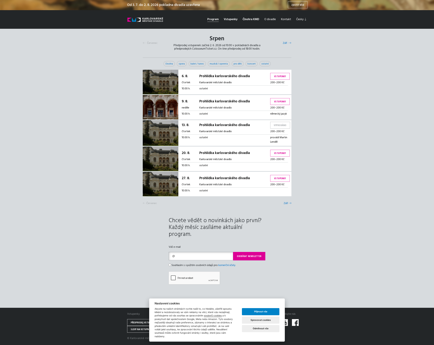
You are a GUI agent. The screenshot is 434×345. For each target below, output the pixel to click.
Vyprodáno (280, 125)
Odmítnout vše (261, 328)
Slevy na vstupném (141, 329)
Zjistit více (297, 4)
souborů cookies (213, 315)
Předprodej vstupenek (143, 322)
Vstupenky (280, 76)
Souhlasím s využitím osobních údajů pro (204, 265)
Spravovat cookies (261, 320)
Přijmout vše (260, 311)
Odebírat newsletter (249, 256)
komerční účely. (227, 265)
